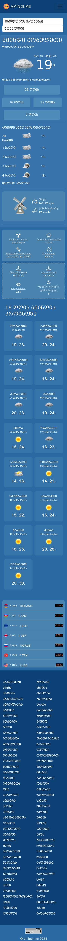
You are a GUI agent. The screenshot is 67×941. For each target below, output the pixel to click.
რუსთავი (43, 789)
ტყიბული (10, 913)
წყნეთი (42, 857)
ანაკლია (43, 693)
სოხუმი (8, 812)
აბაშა (7, 688)
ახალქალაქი (13, 699)
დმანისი (9, 891)
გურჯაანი (10, 733)
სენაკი (41, 800)
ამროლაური (13, 704)
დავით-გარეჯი (47, 738)
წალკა (41, 868)
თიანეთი (10, 755)
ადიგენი (42, 682)
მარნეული (44, 767)
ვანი (6, 902)
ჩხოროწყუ (11, 851)
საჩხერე (9, 800)
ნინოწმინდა (45, 902)
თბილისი (10, 750)
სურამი (41, 812)
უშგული (9, 823)
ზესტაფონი (12, 744)
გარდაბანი (45, 733)
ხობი (40, 879)
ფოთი (41, 823)
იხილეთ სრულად (16, 183)
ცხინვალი (44, 851)
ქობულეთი (11, 829)
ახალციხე (44, 699)
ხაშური (8, 879)
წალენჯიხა (44, 862)
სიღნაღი (43, 806)
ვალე (40, 896)
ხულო (41, 885)
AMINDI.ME (21, 6)
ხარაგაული (45, 874)
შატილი (9, 840)
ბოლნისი (10, 716)
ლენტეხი (10, 908)
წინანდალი (12, 857)
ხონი (7, 885)
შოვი (7, 846)
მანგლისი (10, 767)
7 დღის (32, 115)
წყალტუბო (11, 868)
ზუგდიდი (43, 744)
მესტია (41, 772)
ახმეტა (41, 688)
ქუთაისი (42, 829)
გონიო (41, 721)
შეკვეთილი (45, 840)
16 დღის (16, 102)
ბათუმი (8, 710)
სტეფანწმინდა (14, 817)
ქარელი (9, 834)
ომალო (42, 783)
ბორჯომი (43, 716)
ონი (6, 789)
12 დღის (48, 102)
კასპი (40, 908)
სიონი (7, 806)
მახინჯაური (45, 778)
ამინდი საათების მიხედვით (26, 127)
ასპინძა (9, 693)
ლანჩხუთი (44, 761)
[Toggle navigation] (60, 6)
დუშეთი (42, 891)
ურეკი (41, 817)
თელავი (42, 750)
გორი (7, 727)
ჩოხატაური (45, 846)
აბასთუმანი (12, 682)
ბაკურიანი (44, 710)
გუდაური (43, 727)
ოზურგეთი (11, 783)
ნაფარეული (45, 913)
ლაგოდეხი (11, 761)
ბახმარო (10, 721)
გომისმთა (11, 738)
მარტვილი (11, 772)
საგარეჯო (11, 795)
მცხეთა (9, 778)
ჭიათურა (10, 874)
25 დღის (32, 89)
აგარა (41, 704)
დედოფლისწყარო (17, 896)
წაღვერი (10, 862)
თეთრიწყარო (47, 755)
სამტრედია (45, 795)
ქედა (40, 834)
